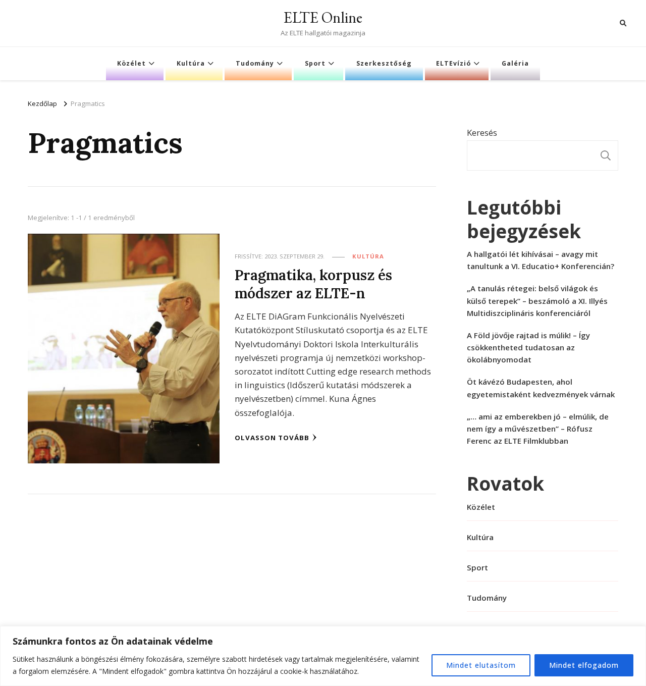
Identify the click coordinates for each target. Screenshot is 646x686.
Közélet (131, 63)
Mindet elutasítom (481, 665)
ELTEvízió (453, 63)
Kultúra (191, 63)
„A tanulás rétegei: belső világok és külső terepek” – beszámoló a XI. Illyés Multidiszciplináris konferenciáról (537, 300)
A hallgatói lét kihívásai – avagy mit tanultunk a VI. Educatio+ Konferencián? (540, 260)
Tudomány (255, 63)
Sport (315, 63)
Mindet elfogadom (584, 665)
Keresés (482, 132)
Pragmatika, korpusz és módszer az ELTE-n (313, 284)
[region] (323, 656)
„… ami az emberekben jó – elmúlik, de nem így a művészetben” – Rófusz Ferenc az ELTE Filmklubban (538, 428)
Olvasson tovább (272, 437)
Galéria (515, 63)
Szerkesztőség (384, 63)
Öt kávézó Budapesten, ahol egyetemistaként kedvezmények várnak (541, 388)
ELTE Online (323, 17)
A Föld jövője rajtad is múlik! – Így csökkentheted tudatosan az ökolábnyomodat (528, 347)
